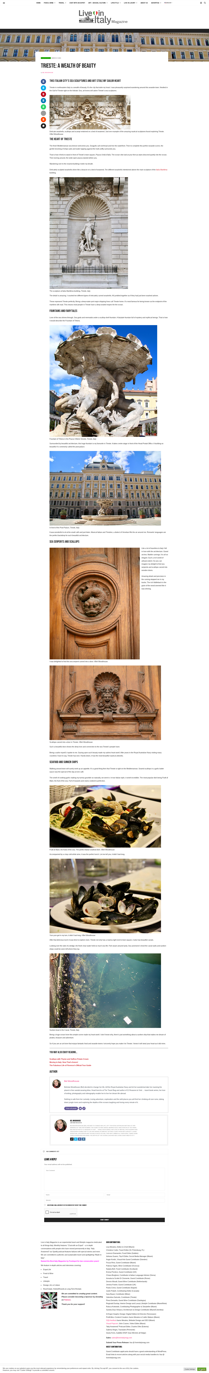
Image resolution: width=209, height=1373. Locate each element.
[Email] (80, 1108)
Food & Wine (48, 3)
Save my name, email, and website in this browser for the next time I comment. (67, 1205)
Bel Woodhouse (47, 72)
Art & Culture (46, 58)
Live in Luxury (129, 3)
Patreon (67, 1300)
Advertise (155, 3)
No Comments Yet (52, 1151)
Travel (61, 3)
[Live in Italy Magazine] (104, 17)
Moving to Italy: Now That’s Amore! (64, 1062)
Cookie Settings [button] (190, 1369)
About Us (144, 3)
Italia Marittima (161, 170)
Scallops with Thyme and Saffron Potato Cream (69, 1059)
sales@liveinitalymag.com (122, 1338)
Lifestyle (115, 3)
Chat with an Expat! (77, 3)
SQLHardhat (111, 1320)
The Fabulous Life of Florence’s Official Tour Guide (70, 1065)
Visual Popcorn (112, 1323)
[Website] (84, 1108)
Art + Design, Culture (97, 3)
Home (38, 3)
